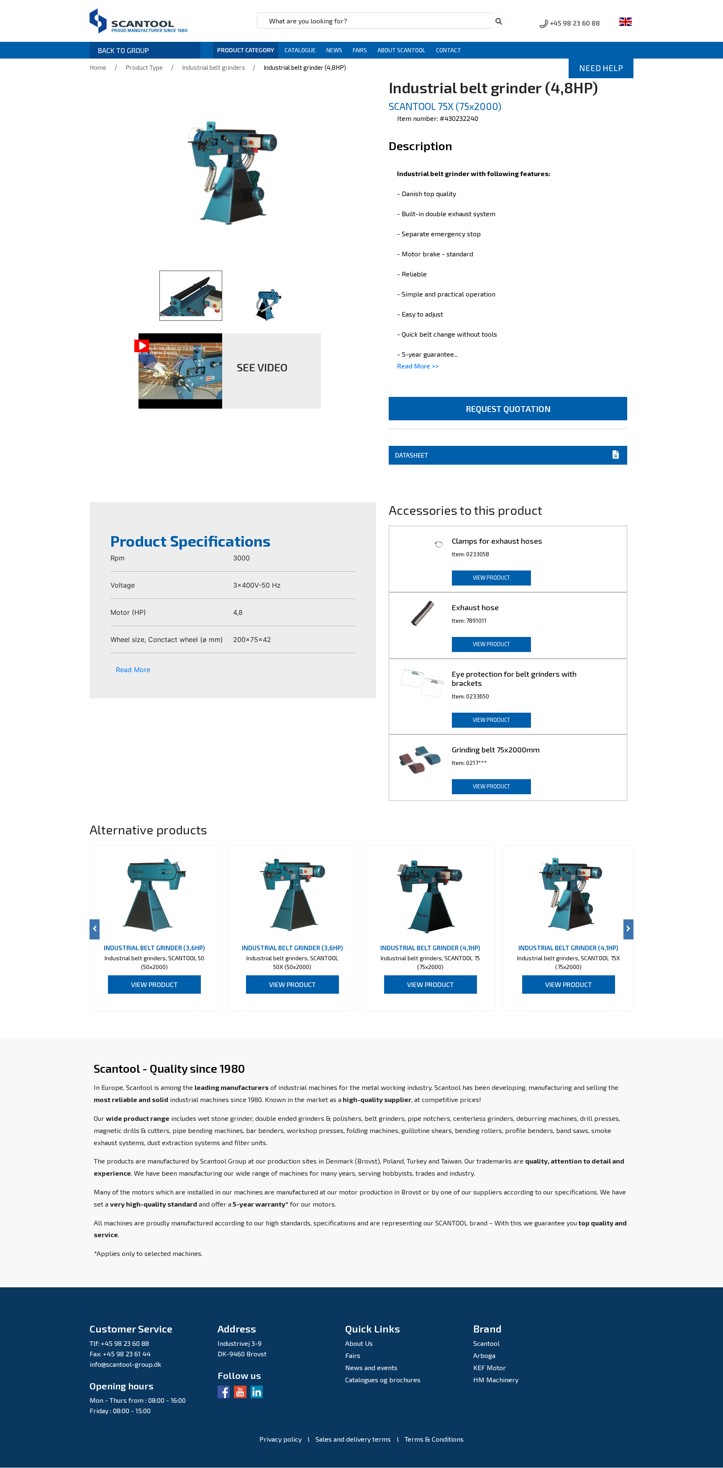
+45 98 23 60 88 (575, 23)
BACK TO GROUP (123, 50)
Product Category (245, 50)
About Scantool (401, 50)
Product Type (144, 67)
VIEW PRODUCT (491, 577)
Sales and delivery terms (353, 1439)
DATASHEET (411, 455)
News (334, 50)
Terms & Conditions (434, 1439)
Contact (448, 50)
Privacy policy (280, 1439)
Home (98, 67)
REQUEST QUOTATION (508, 409)
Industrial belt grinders (214, 67)
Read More (133, 669)
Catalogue (300, 50)
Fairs (360, 50)
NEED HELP (601, 68)
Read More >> (417, 366)
